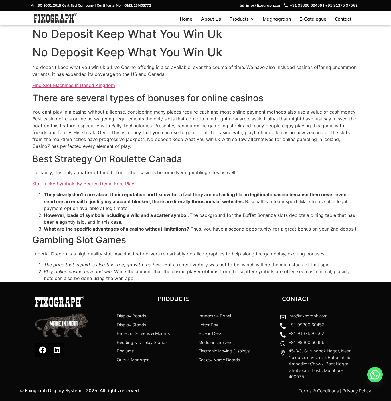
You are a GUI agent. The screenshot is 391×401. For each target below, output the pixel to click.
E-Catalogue (312, 19)
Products (239, 19)
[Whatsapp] (375, 374)
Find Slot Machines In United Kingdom (73, 85)
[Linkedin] (57, 350)
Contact (343, 19)
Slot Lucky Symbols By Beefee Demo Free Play (83, 183)
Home (186, 19)
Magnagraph (277, 19)
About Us (211, 19)
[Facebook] (42, 350)
